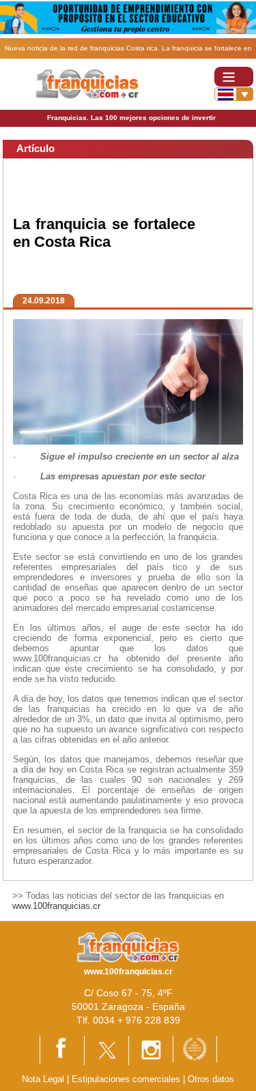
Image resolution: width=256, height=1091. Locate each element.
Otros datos (211, 1079)
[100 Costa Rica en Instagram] (150, 1050)
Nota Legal (43, 1079)
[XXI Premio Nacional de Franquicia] (195, 1048)
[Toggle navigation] (233, 77)
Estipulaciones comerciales (127, 1079)
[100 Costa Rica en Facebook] (62, 1050)
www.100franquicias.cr (56, 906)
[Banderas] (233, 94)
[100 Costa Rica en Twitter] (106, 1050)
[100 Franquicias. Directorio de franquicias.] (87, 83)
